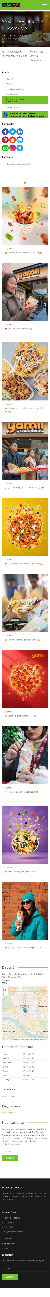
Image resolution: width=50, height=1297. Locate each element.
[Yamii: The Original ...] (25, 1010)
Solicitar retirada (12, 107)
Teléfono (10, 84)
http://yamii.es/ (9, 1112)
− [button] (6, 994)
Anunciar (8, 1238)
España (13, 35)
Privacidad (8, 1227)
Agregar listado (10, 1243)
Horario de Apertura (14, 89)
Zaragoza (24, 35)
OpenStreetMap (34, 1039)
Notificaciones (12, 94)
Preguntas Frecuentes (13, 1231)
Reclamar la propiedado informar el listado (14, 100)
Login (6, 1248)
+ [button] (6, 990)
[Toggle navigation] (44, 6)
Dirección (10, 79)
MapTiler (24, 1039)
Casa (4, 35)
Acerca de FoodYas (12, 1218)
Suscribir (10, 1158)
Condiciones (9, 1222)
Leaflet (16, 1039)
